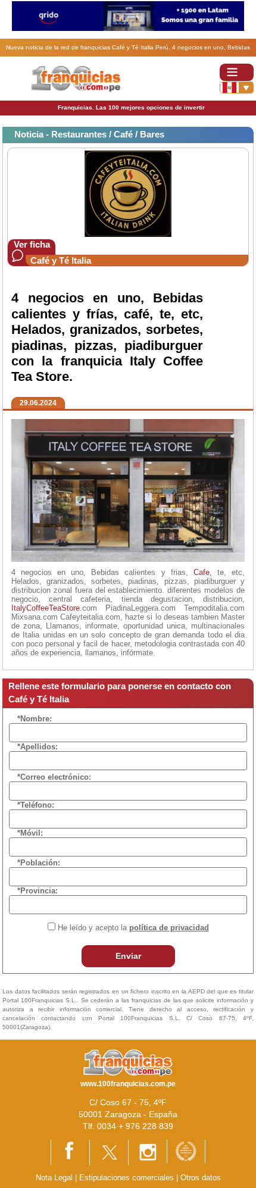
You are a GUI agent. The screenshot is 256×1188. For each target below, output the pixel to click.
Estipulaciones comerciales (127, 1177)
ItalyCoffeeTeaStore (45, 608)
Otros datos (200, 1177)
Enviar (128, 956)
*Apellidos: (37, 746)
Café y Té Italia (60, 260)
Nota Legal (54, 1177)
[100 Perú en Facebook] (70, 1151)
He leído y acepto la (133, 927)
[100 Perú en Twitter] (109, 1152)
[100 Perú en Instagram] (148, 1152)
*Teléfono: (35, 805)
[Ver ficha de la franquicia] (127, 193)
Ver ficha (32, 244)
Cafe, (202, 572)
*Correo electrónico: (54, 777)
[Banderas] (237, 87)
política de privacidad (169, 927)
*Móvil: (30, 833)
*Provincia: (37, 890)
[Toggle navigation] (237, 72)
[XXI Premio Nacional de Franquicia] (186, 1150)
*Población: (38, 862)
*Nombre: (34, 718)
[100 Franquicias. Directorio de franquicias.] (76, 77)
